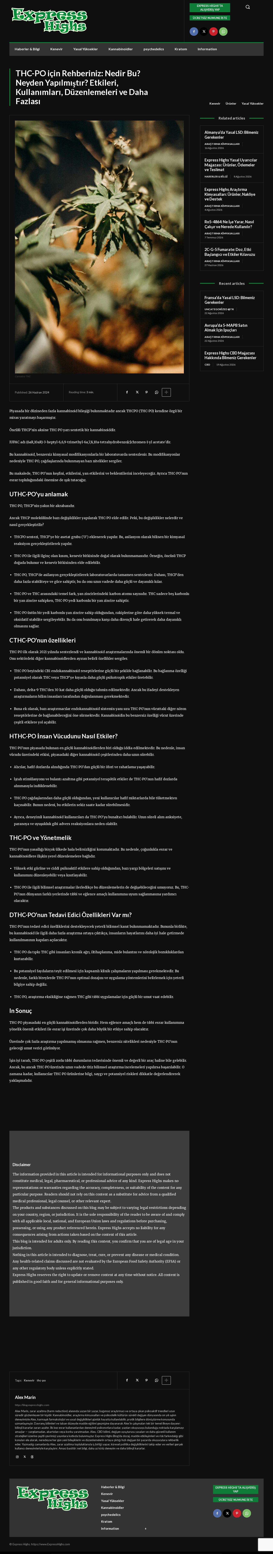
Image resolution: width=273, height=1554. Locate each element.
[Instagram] (17, 1456)
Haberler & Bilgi (216, 176)
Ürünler (231, 103)
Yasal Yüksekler (253, 103)
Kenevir (214, 103)
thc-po (41, 1380)
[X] (203, 31)
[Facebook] (194, 31)
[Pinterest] (213, 31)
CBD (207, 364)
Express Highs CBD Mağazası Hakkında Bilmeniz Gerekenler (230, 355)
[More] (166, 392)
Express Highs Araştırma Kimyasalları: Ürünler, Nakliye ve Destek (230, 194)
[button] (252, 7)
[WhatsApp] (223, 31)
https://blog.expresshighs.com (32, 1405)
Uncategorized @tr (219, 309)
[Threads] (32, 1456)
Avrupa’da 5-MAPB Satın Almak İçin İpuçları (226, 328)
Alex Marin (25, 1397)
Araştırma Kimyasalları (222, 143)
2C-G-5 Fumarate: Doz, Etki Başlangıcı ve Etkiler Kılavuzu (230, 252)
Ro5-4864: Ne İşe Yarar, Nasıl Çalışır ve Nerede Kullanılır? (229, 224)
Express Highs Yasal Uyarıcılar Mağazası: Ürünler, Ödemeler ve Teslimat (231, 165)
